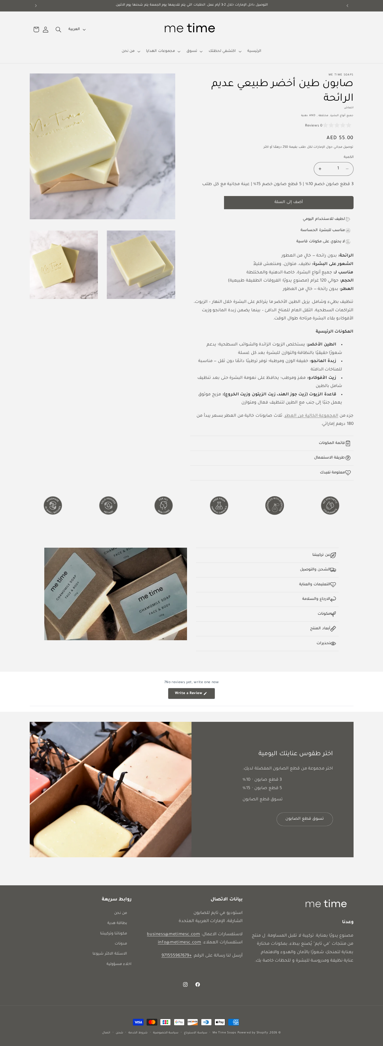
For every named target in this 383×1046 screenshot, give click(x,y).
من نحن (120, 913)
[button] (224, 51)
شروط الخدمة (137, 1033)
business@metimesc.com (173, 934)
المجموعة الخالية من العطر (311, 416)
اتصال (106, 1033)
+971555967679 (176, 955)
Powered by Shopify (252, 1033)
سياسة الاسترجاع (195, 1033)
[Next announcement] (36, 5)
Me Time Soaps (224, 1033)
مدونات (121, 944)
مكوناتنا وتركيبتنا (113, 934)
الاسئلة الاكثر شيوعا (110, 954)
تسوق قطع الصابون (304, 819)
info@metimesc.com (179, 942)
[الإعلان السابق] (347, 5)
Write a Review (185, 695)
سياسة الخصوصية (166, 1033)
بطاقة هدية (117, 923)
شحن (119, 1033)
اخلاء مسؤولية (119, 964)
